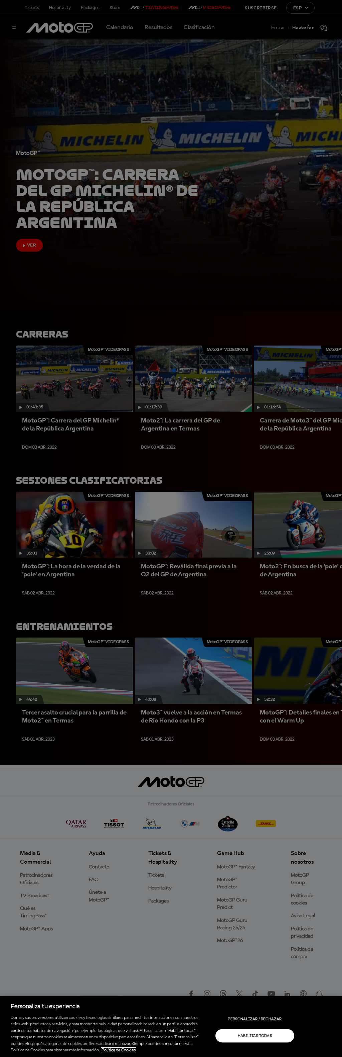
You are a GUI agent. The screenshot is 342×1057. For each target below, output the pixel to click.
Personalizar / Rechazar (255, 1019)
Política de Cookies (119, 1050)
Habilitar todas (255, 1036)
